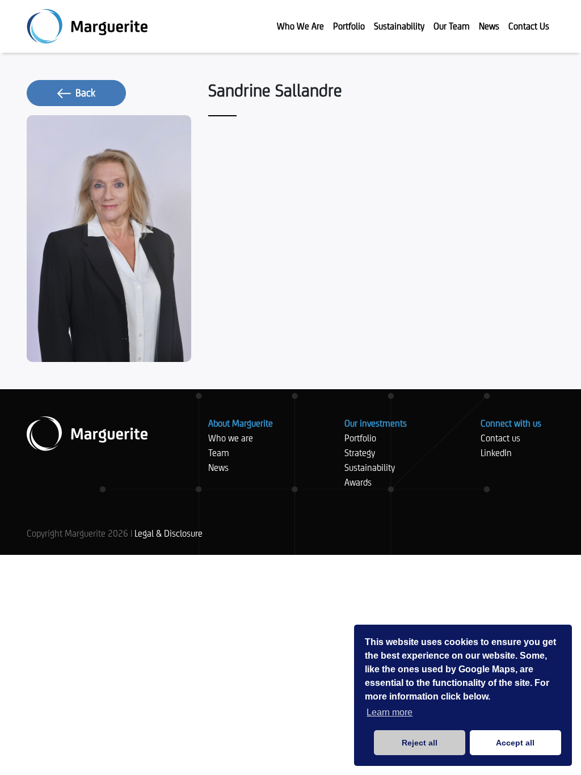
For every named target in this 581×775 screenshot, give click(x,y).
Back (85, 93)
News (218, 467)
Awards (358, 482)
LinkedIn (496, 453)
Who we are (230, 438)
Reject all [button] (419, 742)
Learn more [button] (389, 712)
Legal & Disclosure (168, 533)
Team (218, 453)
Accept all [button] (515, 742)
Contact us (500, 438)
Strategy (359, 453)
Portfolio (360, 438)
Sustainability (369, 467)
